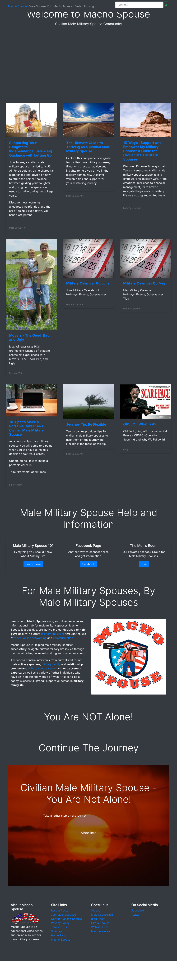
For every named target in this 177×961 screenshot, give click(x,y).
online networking (34, 638)
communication (63, 638)
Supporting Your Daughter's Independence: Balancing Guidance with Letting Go (30, 149)
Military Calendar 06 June (88, 283)
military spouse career (42, 668)
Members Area (100, 931)
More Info (88, 833)
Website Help (99, 927)
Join (144, 564)
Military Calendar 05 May (144, 283)
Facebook (88, 564)
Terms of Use (59, 927)
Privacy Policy (60, 923)
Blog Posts (98, 918)
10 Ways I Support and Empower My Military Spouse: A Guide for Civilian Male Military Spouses (142, 151)
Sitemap (56, 931)
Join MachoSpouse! (64, 914)
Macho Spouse (17, 6)
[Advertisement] (88, 70)
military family (51, 664)
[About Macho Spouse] (25, 918)
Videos (95, 910)
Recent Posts (59, 910)
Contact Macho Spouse (66, 918)
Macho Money (62, 6)
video (18, 638)
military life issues (52, 633)
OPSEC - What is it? (139, 424)
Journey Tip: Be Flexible (86, 424)
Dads (78, 6)
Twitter (136, 914)
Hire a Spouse (100, 923)
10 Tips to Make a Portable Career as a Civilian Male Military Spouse (26, 428)
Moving (89, 6)
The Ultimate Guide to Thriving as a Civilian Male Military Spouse (88, 147)
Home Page (58, 935)
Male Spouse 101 (40, 6)
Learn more (33, 564)
